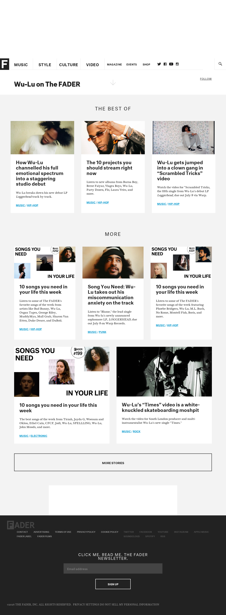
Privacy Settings (86, 604)
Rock (136, 431)
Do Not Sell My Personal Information (129, 604)
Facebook (145, 531)
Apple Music (201, 531)
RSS (162, 536)
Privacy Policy (86, 531)
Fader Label (24, 536)
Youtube (163, 531)
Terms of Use (63, 531)
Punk (102, 331)
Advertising (41, 531)
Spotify (150, 536)
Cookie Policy (109, 531)
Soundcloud (132, 536)
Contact (22, 531)
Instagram (181, 531)
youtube (171, 64)
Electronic (39, 435)
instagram (177, 64)
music (20, 205)
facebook (165, 64)
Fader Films (44, 536)
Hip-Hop (32, 205)
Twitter (159, 64)
